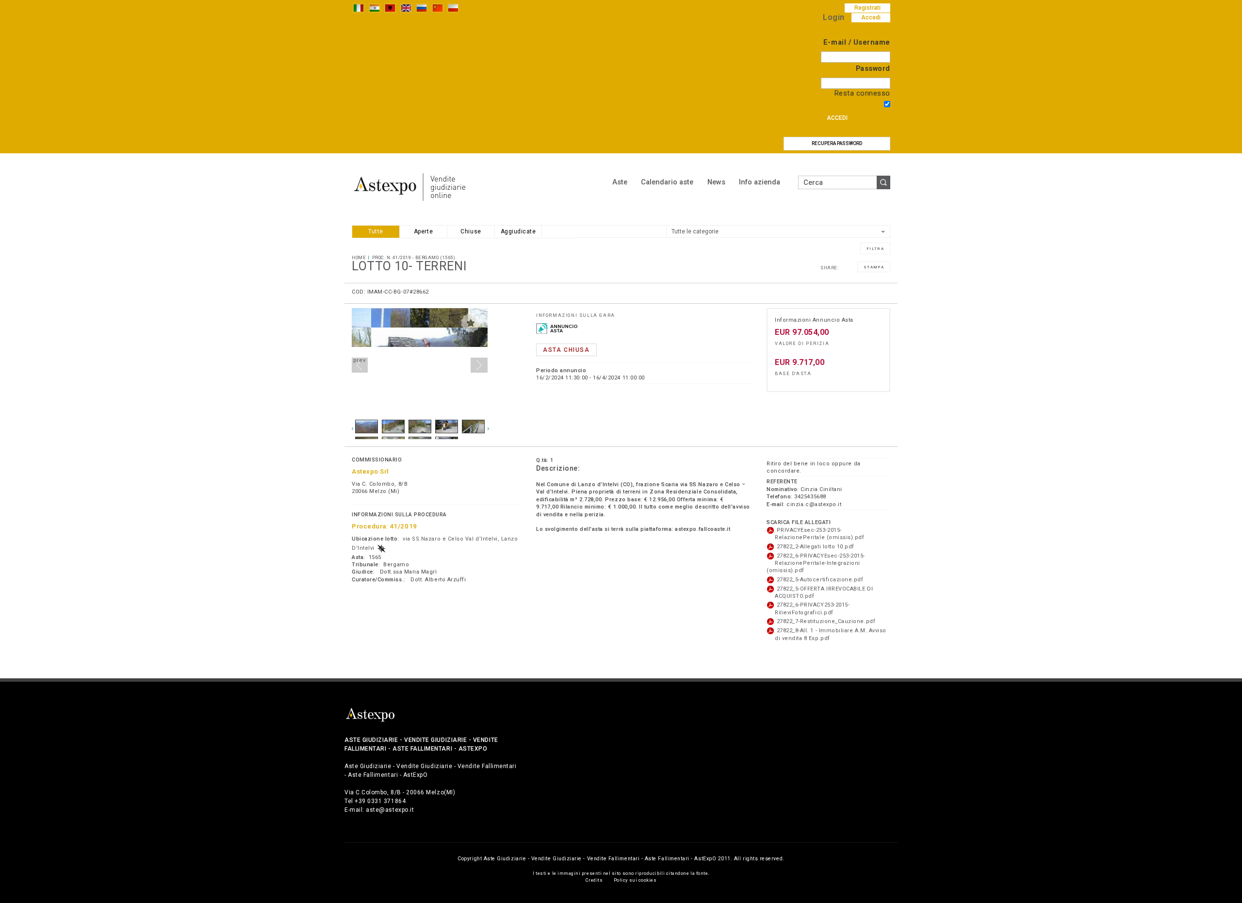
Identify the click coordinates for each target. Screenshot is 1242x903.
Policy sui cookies (635, 880)
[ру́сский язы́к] (421, 7)
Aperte (423, 231)
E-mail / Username (856, 42)
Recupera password (837, 143)
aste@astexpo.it (390, 809)
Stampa (874, 267)
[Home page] (410, 186)
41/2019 (403, 526)
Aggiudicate (518, 231)
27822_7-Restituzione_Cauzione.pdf (825, 621)
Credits (594, 880)
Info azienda (759, 182)
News (716, 182)
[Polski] (453, 7)
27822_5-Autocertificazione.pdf (819, 579)
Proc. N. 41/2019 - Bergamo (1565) (414, 257)
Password (873, 69)
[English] (406, 7)
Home (359, 257)
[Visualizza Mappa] (381, 548)
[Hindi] (374, 7)
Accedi (837, 118)
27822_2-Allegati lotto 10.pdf (814, 546)
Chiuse (470, 231)
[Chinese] (437, 7)
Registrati (867, 7)
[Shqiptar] (390, 7)
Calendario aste (667, 182)
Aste (619, 182)
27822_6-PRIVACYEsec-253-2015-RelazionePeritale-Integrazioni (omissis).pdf (816, 563)
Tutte (375, 231)
